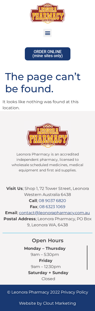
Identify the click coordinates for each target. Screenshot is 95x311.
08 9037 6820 (52, 200)
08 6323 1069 (52, 206)
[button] (47, 33)
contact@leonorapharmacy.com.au (54, 212)
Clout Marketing (59, 303)
